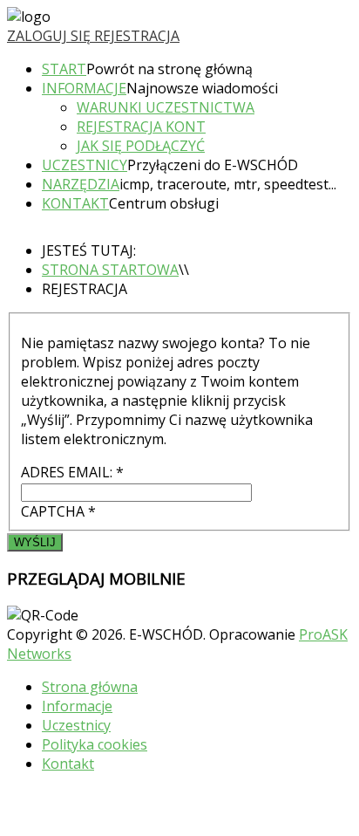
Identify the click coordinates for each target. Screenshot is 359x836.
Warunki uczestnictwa (165, 107)
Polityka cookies (94, 744)
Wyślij (35, 542)
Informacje (84, 88)
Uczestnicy (84, 165)
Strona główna (90, 686)
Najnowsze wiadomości (202, 88)
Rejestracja (137, 35)
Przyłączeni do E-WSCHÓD (212, 165)
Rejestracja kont (141, 126)
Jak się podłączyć (141, 145)
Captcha (58, 511)
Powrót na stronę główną (169, 69)
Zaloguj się (50, 35)
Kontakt (75, 203)
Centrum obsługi (164, 203)
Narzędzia (80, 184)
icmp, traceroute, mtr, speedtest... (227, 184)
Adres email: (72, 472)
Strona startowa (110, 269)
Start (64, 69)
